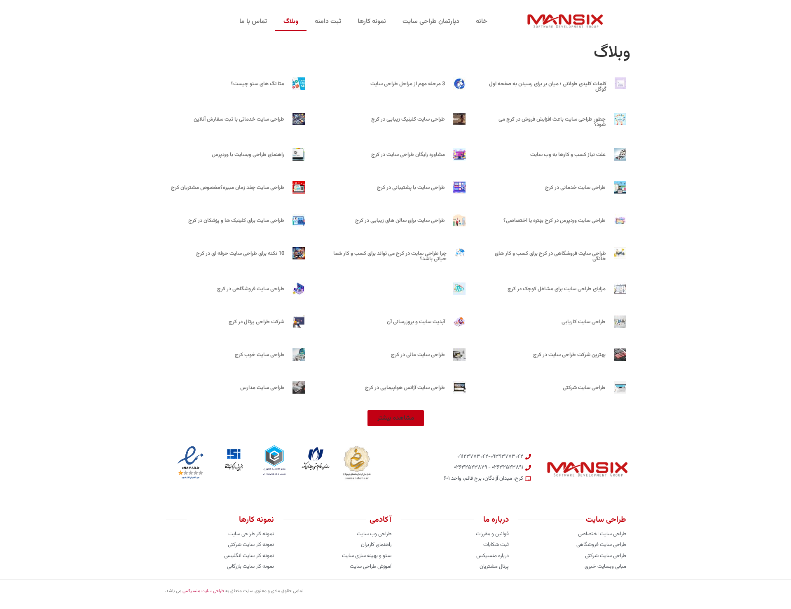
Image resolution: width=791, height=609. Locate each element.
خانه (481, 21)
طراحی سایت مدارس (262, 388)
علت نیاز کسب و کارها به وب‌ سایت (568, 155)
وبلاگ (290, 21)
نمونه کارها (372, 21)
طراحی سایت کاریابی (584, 322)
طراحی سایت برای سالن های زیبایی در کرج (400, 221)
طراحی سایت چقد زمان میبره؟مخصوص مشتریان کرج (227, 188)
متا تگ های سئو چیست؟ (257, 84)
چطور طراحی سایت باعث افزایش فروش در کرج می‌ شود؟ (552, 122)
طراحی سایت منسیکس (203, 591)
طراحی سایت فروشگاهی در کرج (250, 289)
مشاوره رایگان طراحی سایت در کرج (408, 155)
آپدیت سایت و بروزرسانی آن (416, 322)
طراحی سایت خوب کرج (259, 355)
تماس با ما (253, 21)
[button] (395, 418)
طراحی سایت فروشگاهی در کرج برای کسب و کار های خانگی (550, 256)
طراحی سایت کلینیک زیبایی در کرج (408, 119)
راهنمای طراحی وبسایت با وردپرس (248, 155)
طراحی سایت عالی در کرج (418, 355)
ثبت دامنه (328, 21)
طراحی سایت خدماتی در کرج (575, 188)
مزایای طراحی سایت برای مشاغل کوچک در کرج (557, 289)
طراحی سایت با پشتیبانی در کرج (411, 188)
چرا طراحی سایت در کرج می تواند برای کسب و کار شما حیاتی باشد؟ (390, 256)
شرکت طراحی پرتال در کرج (256, 322)
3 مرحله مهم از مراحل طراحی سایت (407, 84)
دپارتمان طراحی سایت (431, 21)
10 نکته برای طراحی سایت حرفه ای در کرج (240, 254)
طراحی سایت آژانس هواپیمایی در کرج (405, 388)
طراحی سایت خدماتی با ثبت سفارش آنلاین (239, 119)
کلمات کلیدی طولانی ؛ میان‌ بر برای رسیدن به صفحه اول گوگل (547, 86)
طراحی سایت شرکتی (584, 388)
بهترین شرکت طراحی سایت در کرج (569, 355)
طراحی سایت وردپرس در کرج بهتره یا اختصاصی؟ (554, 221)
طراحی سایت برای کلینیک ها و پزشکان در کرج (236, 221)
